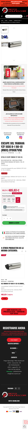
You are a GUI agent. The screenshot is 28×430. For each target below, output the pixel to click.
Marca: (16, 152)
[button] (14, 340)
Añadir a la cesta (14, 223)
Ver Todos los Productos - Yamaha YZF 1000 (14, 312)
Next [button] (25, 251)
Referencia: (4, 281)
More (4, 298)
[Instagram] (19, 388)
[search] (21, 16)
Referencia (4, 153)
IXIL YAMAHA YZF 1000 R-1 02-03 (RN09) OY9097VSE (12, 283)
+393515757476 (17, 371)
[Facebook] (15, 388)
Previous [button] (22, 251)
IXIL (19, 152)
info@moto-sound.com (14, 373)
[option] (13, 278)
